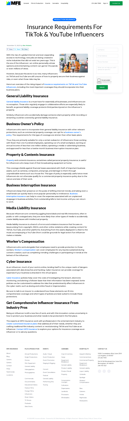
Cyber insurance (13, 278)
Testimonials (10, 372)
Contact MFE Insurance (26, 329)
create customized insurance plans (21, 324)
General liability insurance (17, 102)
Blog (8, 356)
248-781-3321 (102, 365)
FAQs (8, 369)
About (8, 353)
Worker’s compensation (25, 250)
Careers (8, 359)
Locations (9, 375)
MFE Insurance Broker (38, 418)
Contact (9, 366)
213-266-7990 (102, 358)
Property (10, 160)
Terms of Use (98, 418)
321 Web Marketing (59, 418)
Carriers (8, 362)
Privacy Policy (88, 418)
